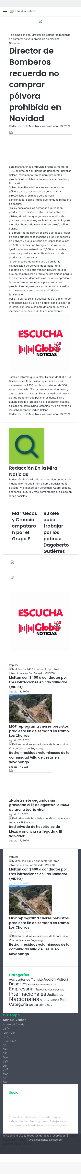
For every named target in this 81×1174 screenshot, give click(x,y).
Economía (33, 984)
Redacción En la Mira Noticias (27, 126)
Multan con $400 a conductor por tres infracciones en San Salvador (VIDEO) (38, 682)
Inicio (12, 34)
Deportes (18, 983)
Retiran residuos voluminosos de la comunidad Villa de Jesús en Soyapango (39, 757)
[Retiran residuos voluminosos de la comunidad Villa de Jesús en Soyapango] (40, 748)
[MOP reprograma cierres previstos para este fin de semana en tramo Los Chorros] (30, 722)
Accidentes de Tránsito (26, 979)
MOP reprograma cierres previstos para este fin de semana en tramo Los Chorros (39, 731)
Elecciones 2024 (48, 984)
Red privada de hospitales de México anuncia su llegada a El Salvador (35, 831)
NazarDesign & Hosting (17, 1143)
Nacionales (23, 34)
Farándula (58, 989)
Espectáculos (43, 989)
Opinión (44, 1000)
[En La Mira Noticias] (23, 11)
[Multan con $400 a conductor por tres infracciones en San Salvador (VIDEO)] (40, 673)
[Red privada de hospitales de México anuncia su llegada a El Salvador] (40, 822)
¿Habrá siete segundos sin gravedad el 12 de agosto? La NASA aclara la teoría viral (39, 805)
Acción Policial (56, 979)
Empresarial (22, 989)
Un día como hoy (40, 1005)
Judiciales (55, 994)
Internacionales (27, 994)
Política (54, 1000)
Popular (13, 665)
